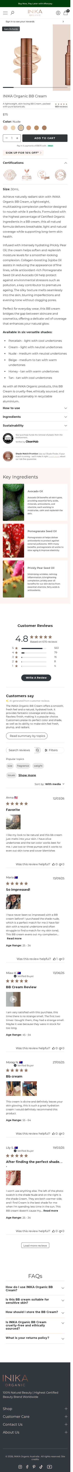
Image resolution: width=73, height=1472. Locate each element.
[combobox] (49, 784)
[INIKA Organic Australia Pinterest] (34, 1467)
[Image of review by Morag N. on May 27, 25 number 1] (13, 1088)
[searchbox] (20, 750)
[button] (13, 999)
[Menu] (5, 12)
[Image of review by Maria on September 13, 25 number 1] (13, 901)
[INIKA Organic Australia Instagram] (20, 1467)
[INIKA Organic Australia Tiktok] (41, 1467)
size (10, 765)
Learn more (54, 456)
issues (11, 775)
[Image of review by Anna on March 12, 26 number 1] (13, 822)
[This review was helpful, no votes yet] (53, 864)
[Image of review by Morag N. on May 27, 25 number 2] (29, 1088)
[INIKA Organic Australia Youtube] (49, 1467)
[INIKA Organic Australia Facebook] (27, 1467)
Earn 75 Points (11, 29)
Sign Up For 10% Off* (22, 152)
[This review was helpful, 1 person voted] (54, 959)
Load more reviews (35, 1245)
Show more (27, 775)
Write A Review (36, 677)
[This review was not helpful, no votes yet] (60, 864)
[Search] (12, 13)
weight (38, 765)
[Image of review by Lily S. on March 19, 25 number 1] (13, 1178)
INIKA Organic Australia (26, 1456)
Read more (14, 938)
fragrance (23, 765)
